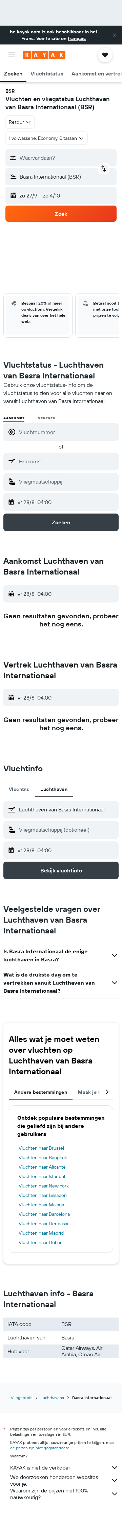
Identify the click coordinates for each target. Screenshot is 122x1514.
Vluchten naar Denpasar (44, 1224)
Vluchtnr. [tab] (19, 789)
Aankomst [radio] (13, 418)
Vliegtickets (22, 1397)
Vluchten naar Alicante (42, 1167)
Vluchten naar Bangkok (43, 1157)
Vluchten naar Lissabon (43, 1195)
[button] (114, 35)
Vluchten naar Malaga (41, 1205)
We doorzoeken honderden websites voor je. (54, 1480)
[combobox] (67, 461)
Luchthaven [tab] (53, 789)
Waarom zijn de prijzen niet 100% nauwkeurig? (49, 1494)
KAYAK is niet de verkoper (40, 1467)
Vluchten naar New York (44, 1186)
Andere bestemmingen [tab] (40, 1092)
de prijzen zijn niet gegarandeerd (39, 1447)
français (77, 38)
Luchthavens (52, 1397)
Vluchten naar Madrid (41, 1233)
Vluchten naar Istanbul (42, 1176)
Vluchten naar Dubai (40, 1242)
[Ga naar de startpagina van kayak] (44, 55)
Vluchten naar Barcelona (44, 1214)
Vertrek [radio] (46, 418)
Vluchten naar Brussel (41, 1148)
